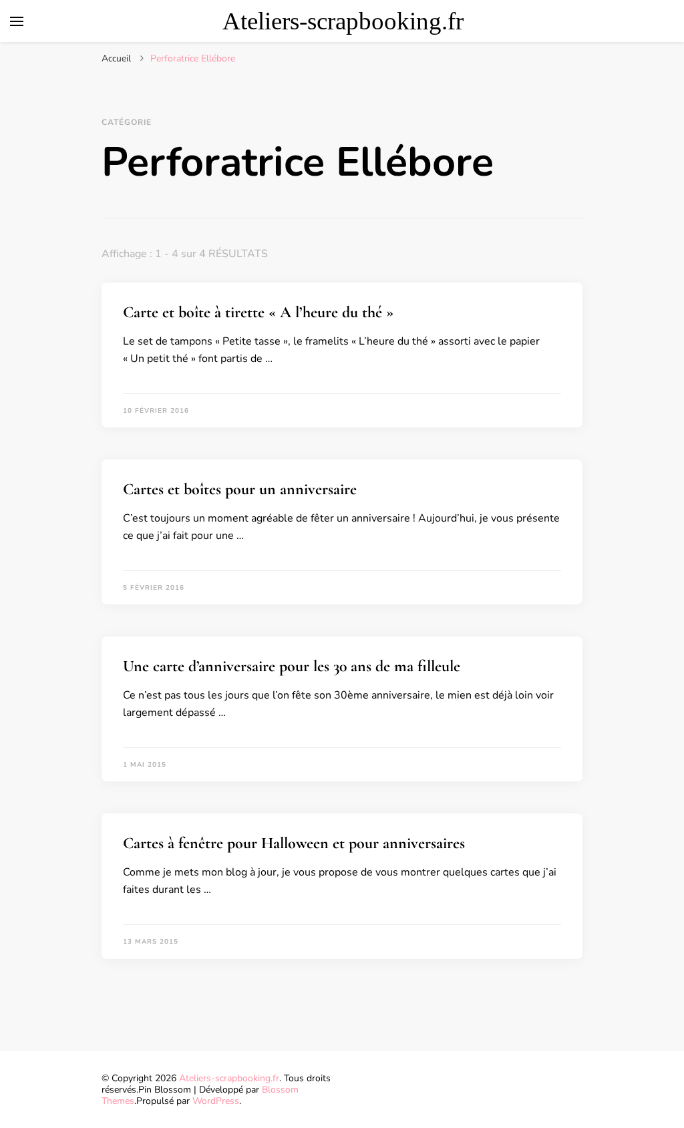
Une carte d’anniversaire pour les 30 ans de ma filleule (291, 666)
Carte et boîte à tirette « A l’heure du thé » (258, 312)
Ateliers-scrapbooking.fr (343, 21)
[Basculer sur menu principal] (16, 21)
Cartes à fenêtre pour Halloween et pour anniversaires (294, 843)
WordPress (215, 1101)
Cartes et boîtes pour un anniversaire (240, 489)
